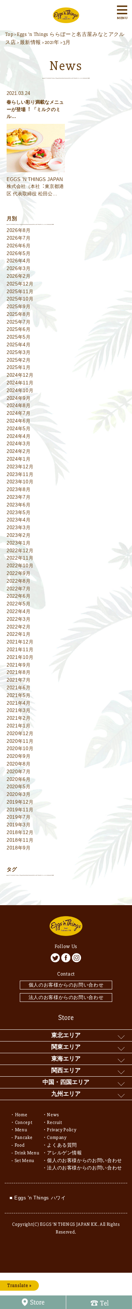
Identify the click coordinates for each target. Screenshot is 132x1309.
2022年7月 (19, 588)
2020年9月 (19, 756)
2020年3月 (19, 794)
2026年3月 (19, 268)
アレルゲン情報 (64, 1153)
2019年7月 (19, 817)
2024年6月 (19, 421)
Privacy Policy (61, 1130)
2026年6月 (19, 245)
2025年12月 (20, 284)
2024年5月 (19, 428)
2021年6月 (19, 687)
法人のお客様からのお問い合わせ (66, 997)
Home (21, 1115)
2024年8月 (19, 405)
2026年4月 (19, 260)
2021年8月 (19, 672)
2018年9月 (19, 848)
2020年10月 (20, 748)
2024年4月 (19, 436)
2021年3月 (19, 710)
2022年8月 (19, 581)
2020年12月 (20, 733)
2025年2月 (19, 360)
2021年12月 (20, 642)
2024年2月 (19, 451)
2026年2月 (19, 276)
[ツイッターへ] (55, 957)
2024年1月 (19, 459)
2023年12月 (20, 466)
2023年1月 (19, 543)
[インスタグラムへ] (76, 957)
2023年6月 (19, 505)
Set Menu (24, 1161)
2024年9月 (19, 398)
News (53, 1115)
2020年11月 (20, 741)
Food (20, 1145)
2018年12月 (20, 832)
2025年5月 (19, 337)
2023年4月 (19, 520)
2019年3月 (19, 824)
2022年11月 (20, 558)
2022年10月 (20, 565)
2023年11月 (20, 474)
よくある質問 (62, 1145)
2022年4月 (19, 611)
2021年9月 (19, 665)
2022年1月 (19, 634)
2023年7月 (19, 497)
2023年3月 (19, 527)
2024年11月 (20, 383)
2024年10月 (20, 390)
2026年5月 (19, 253)
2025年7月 (19, 322)
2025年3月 (19, 352)
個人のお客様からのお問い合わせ (66, 985)
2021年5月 (19, 695)
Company (57, 1137)
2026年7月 (19, 238)
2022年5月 (19, 603)
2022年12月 (20, 550)
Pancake (24, 1137)
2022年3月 (19, 619)
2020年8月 (19, 764)
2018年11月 (20, 840)
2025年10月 (20, 299)
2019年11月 (20, 809)
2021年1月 (19, 726)
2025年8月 (19, 314)
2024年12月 (20, 375)
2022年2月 (19, 627)
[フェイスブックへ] (65, 957)
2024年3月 (19, 443)
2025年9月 (19, 306)
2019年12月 (20, 802)
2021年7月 (19, 680)
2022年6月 (19, 596)
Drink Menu (27, 1153)
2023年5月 (19, 512)
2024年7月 (19, 413)
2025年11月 (20, 291)
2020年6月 (19, 779)
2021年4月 (19, 703)
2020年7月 (19, 771)
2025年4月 (19, 344)
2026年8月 (19, 230)
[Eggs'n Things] (66, 19)
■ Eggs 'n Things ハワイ (38, 1198)
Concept (24, 1122)
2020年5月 (19, 786)
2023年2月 (19, 535)
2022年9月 (19, 573)
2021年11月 (20, 649)
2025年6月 (19, 329)
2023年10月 (20, 481)
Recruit (54, 1122)
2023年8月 (19, 489)
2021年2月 (19, 718)
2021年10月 (20, 657)
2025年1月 (19, 367)
